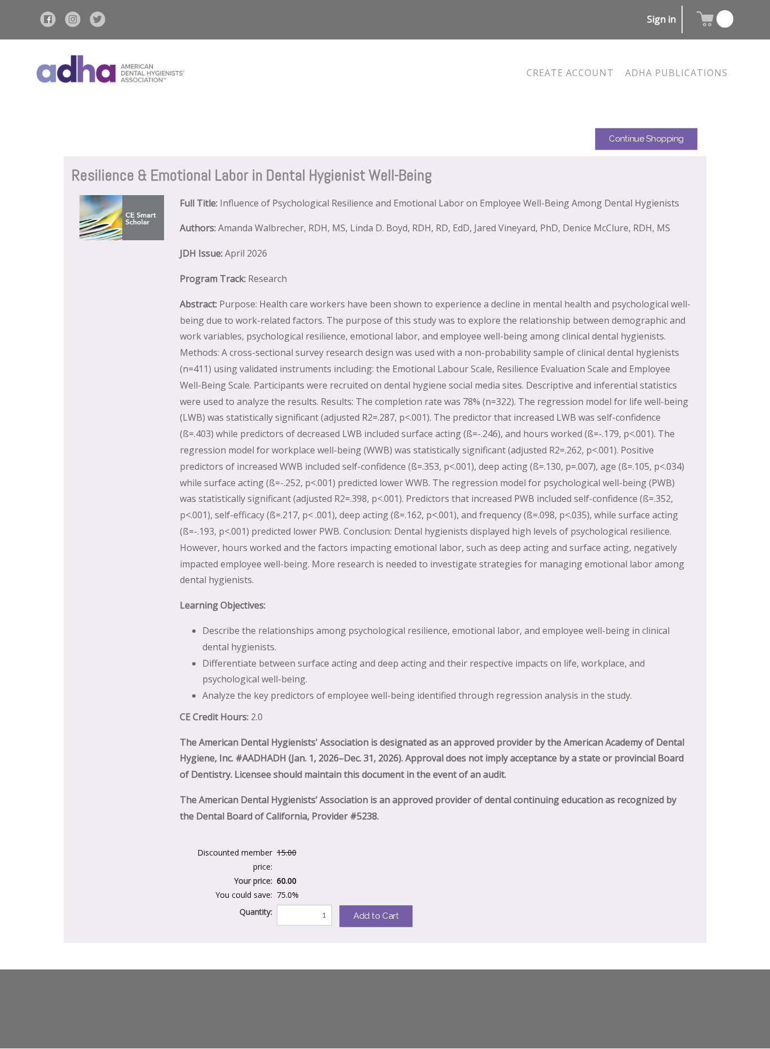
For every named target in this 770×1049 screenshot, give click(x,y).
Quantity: (256, 911)
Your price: (253, 880)
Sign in (661, 19)
